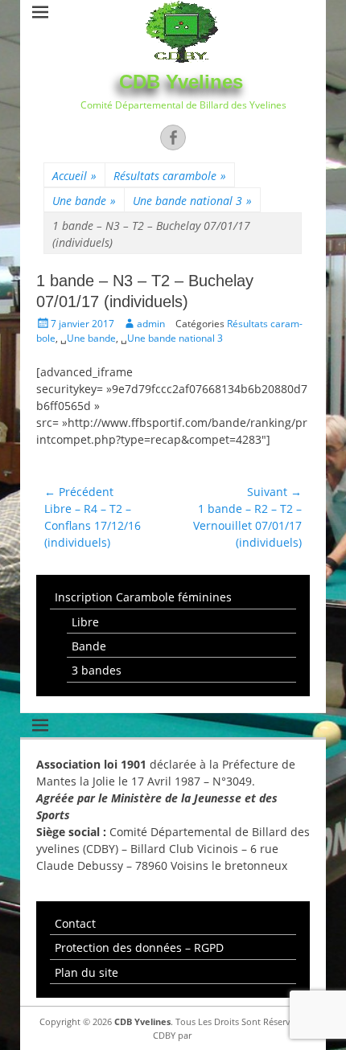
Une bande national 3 (192, 200)
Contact (75, 923)
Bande (89, 646)
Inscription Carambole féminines (143, 597)
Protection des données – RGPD (139, 947)
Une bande (84, 200)
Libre (85, 622)
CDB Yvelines (181, 81)
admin (151, 323)
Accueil (74, 175)
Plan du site (86, 972)
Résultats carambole (169, 175)
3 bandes (97, 670)
